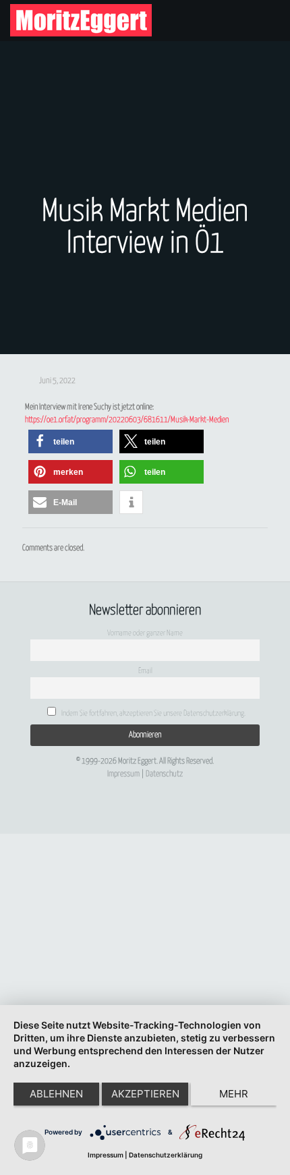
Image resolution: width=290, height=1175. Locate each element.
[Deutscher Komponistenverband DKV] (180, 786)
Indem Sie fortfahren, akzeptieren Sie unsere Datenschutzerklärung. (152, 713)
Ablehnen (56, 1093)
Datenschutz (164, 774)
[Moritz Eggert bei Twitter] (101, 786)
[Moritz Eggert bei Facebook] (81, 786)
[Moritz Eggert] (81, 20)
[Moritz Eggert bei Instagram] (141, 786)
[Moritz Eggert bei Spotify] (200, 786)
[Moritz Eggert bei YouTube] (121, 786)
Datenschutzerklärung (165, 1155)
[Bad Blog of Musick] (160, 786)
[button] (70, 441)
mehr (233, 1093)
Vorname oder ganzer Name (145, 633)
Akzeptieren (145, 1093)
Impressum (123, 774)
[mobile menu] (271, 20)
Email (145, 671)
